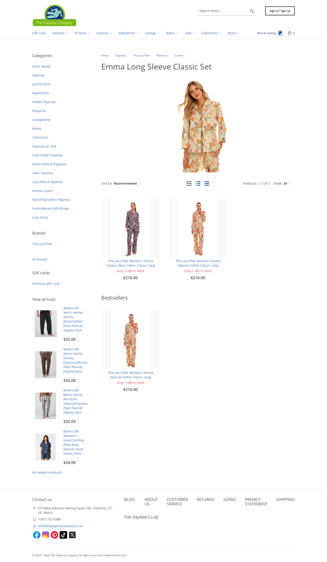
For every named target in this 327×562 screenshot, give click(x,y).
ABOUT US (151, 501)
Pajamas (38, 75)
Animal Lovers (42, 191)
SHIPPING (285, 499)
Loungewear (41, 120)
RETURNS (205, 499)
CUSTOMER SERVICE (177, 501)
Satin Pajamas (42, 173)
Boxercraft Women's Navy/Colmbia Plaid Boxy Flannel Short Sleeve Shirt (73, 442)
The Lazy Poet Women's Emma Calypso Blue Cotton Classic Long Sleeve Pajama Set (130, 265)
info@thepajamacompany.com (60, 526)
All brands (40, 259)
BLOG (129, 499)
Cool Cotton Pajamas (47, 155)
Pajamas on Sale (44, 146)
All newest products (47, 472)
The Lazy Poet (42, 244)
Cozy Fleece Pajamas (47, 182)
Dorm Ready (41, 66)
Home (105, 55)
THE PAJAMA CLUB (141, 517)
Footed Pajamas (44, 102)
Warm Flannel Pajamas (49, 164)
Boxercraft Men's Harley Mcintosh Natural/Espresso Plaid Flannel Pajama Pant (76, 401)
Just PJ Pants (41, 84)
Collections (40, 137)
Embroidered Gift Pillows (50, 208)
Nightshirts (40, 93)
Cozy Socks (40, 217)
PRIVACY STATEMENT (256, 501)
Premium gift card (45, 283)
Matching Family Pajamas (51, 199)
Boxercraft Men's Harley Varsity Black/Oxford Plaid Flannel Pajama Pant (73, 319)
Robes (36, 128)
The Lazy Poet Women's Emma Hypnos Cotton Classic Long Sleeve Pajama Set (198, 265)
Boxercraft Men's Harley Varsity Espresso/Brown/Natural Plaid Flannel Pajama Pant (81, 360)
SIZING (229, 499)
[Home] (54, 15)
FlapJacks (39, 111)
